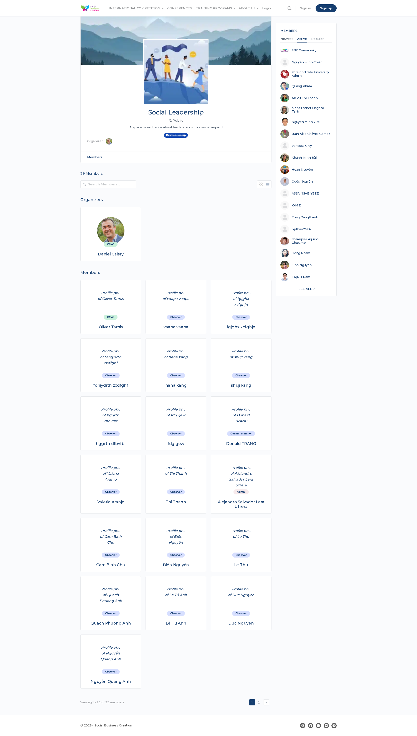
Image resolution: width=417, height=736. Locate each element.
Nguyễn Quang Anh (111, 681)
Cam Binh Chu (110, 565)
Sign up (326, 8)
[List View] (267, 184)
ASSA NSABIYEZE (305, 193)
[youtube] (334, 725)
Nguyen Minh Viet (305, 122)
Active (302, 39)
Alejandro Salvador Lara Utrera (241, 504)
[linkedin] (326, 725)
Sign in (305, 8)
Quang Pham (302, 86)
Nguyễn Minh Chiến (307, 62)
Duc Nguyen (241, 623)
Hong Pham (301, 253)
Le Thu (241, 565)
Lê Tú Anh (176, 623)
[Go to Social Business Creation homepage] (90, 8)
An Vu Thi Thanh (305, 98)
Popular (317, 39)
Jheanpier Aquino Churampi (305, 240)
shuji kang (241, 385)
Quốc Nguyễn (302, 181)
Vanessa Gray (302, 145)
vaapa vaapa (176, 327)
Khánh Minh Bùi (304, 157)
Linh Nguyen (301, 265)
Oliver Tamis (111, 327)
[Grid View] (260, 184)
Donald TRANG (241, 444)
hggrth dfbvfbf (111, 444)
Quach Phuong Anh (111, 623)
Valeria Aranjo (110, 502)
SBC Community (304, 50)
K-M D (296, 205)
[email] (302, 725)
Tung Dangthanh (305, 217)
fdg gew (176, 444)
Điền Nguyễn (176, 565)
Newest (286, 39)
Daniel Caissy (111, 254)
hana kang (176, 385)
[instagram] (318, 725)
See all (305, 289)
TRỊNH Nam (301, 277)
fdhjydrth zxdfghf (110, 385)
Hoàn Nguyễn (302, 169)
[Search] (289, 8)
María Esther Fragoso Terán (308, 109)
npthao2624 (301, 229)
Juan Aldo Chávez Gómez (311, 134)
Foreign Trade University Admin (310, 73)
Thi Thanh (176, 502)
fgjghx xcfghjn (241, 327)
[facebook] (310, 725)
